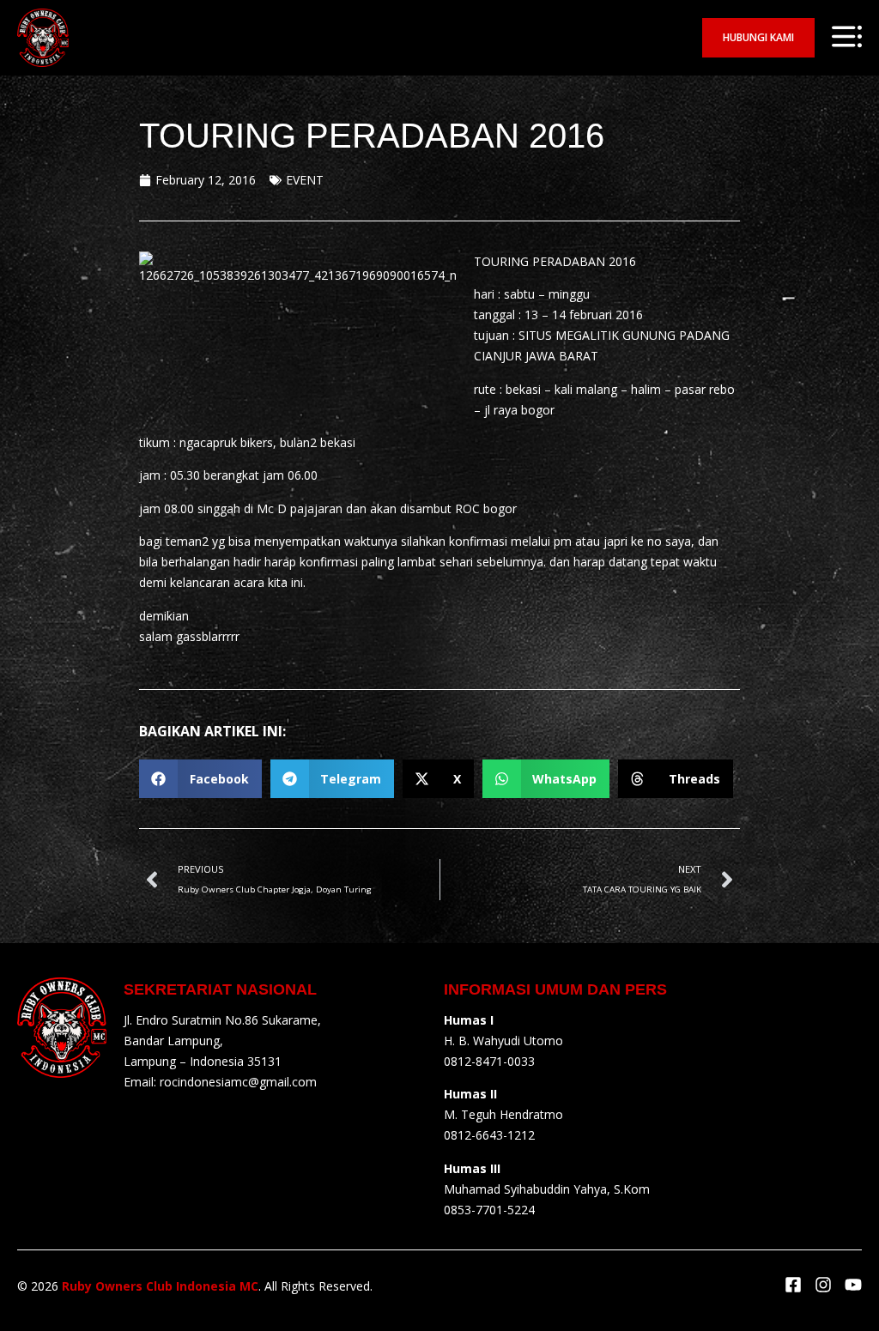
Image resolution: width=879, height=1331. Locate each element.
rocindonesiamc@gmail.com (238, 1082)
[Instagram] (823, 1284)
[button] (200, 778)
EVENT (305, 180)
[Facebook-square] (793, 1284)
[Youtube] (853, 1284)
